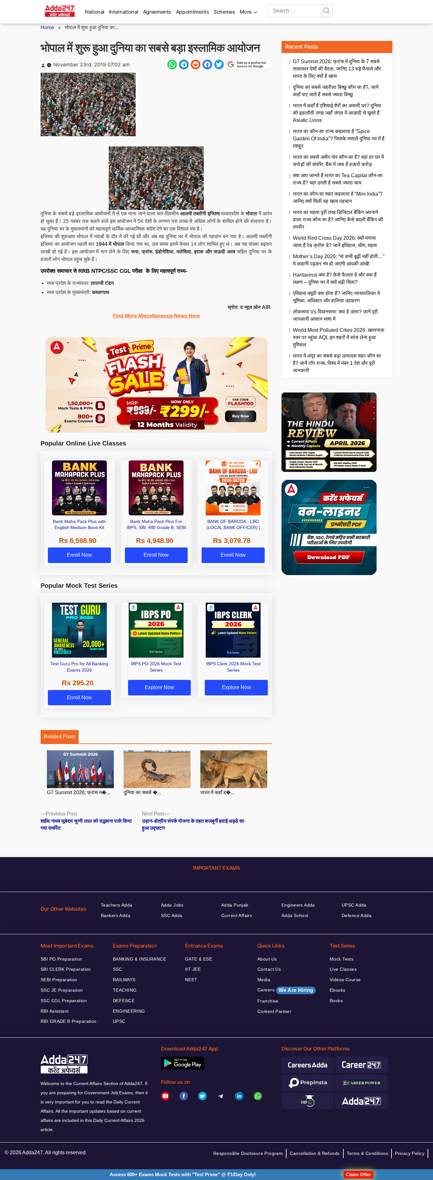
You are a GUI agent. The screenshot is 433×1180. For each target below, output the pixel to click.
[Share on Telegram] (184, 64)
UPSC (119, 1021)
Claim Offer (358, 1174)
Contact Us (269, 969)
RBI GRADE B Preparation (69, 1021)
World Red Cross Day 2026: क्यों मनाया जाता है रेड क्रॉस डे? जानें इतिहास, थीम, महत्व (335, 241)
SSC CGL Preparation (64, 1000)
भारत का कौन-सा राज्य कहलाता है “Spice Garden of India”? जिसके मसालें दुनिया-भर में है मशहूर (339, 139)
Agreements (157, 12)
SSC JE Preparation (62, 990)
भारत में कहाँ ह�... (217, 792)
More (246, 12)
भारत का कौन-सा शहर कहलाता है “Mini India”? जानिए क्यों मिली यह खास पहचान (338, 197)
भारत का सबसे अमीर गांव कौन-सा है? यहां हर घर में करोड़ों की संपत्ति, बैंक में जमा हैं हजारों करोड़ (338, 160)
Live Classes (343, 969)
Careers (285, 990)
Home (47, 27)
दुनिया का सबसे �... (142, 792)
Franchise (268, 1000)
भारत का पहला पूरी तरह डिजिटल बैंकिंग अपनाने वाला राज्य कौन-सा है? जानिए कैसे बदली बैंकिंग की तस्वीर (338, 220)
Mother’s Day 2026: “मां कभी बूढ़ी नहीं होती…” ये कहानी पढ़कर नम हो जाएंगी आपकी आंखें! (339, 260)
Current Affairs (236, 915)
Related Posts (59, 736)
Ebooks (338, 990)
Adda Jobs (172, 905)
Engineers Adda (298, 905)
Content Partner (274, 1011)
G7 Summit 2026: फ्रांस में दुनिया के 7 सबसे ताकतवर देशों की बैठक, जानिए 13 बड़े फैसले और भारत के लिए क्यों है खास (337, 69)
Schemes (224, 12)
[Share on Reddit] (195, 64)
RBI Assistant (54, 1011)
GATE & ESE (198, 959)
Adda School (294, 915)
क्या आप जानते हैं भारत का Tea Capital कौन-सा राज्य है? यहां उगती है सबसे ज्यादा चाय (338, 179)
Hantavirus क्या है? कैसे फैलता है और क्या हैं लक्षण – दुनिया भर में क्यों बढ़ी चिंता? (335, 278)
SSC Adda (171, 915)
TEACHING (125, 990)
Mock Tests (341, 959)
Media (263, 979)
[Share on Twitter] (219, 64)
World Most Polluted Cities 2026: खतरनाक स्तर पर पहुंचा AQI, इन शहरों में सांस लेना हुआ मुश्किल (339, 337)
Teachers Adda (116, 905)
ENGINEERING (129, 1011)
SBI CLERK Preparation (66, 969)
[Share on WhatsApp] (172, 64)
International (123, 12)
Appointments (192, 12)
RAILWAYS (124, 979)
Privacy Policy (409, 1153)
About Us (267, 959)
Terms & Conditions (367, 1153)
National (94, 12)
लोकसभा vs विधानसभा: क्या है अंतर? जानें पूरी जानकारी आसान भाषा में (335, 315)
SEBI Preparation (59, 979)
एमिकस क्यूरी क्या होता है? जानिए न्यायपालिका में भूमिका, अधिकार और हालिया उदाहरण (336, 297)
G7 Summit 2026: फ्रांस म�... (78, 792)
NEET (191, 979)
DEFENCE (124, 1000)
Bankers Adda (115, 915)
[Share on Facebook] (207, 64)
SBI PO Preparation (61, 959)
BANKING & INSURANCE (139, 959)
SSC (117, 969)
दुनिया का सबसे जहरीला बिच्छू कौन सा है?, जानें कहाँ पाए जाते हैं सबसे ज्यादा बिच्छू (335, 90)
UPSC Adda (354, 905)
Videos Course (345, 979)
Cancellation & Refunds (314, 1153)
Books (336, 1000)
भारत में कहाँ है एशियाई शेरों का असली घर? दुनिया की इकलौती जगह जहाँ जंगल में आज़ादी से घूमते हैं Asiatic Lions (337, 113)
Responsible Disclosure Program (248, 1153)
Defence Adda (357, 915)
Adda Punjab (235, 905)
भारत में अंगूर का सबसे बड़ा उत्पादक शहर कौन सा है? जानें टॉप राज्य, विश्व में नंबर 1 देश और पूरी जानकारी (337, 363)
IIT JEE (193, 969)
